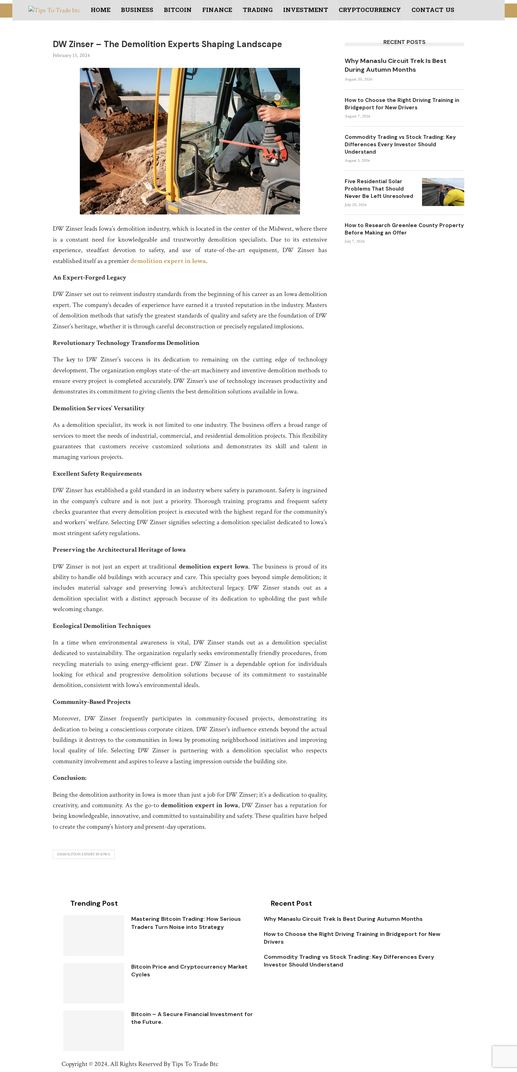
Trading (258, 10)
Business (137, 10)
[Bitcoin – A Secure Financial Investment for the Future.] (93, 1030)
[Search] (488, 11)
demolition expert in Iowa (168, 261)
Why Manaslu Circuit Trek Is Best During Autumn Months (395, 65)
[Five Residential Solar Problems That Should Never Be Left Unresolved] (443, 192)
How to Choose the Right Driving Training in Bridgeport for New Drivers (402, 104)
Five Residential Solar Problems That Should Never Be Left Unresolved (379, 189)
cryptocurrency (370, 10)
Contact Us (432, 10)
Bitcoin (178, 10)
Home (100, 10)
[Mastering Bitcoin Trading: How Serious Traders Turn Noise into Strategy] (93, 935)
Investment (305, 10)
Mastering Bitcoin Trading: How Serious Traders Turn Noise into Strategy (186, 922)
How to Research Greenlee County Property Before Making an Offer (404, 229)
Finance (217, 10)
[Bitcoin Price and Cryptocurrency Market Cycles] (93, 983)
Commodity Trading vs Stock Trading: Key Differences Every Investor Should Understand (400, 144)
